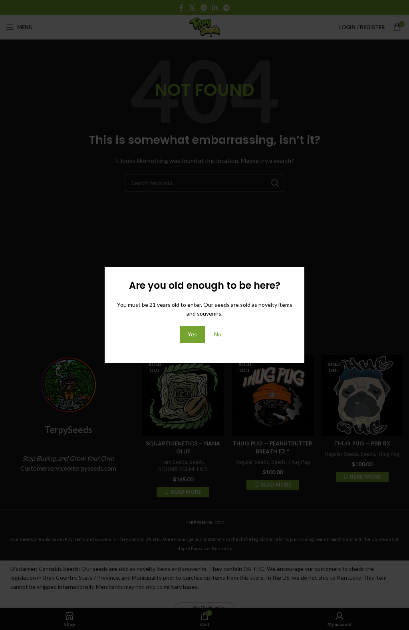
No (217, 334)
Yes (192, 334)
